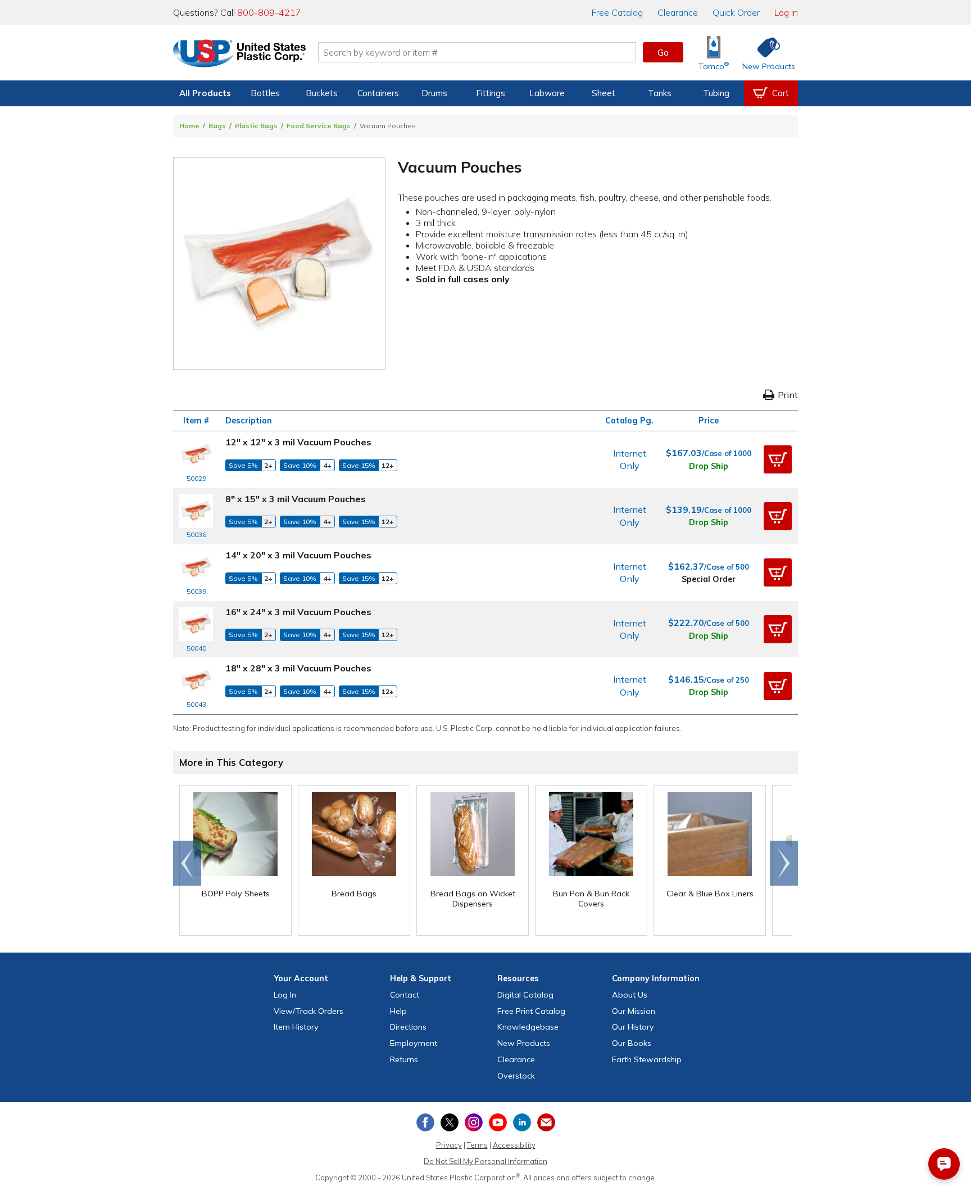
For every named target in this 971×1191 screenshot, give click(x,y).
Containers (378, 93)
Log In (786, 12)
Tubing (716, 93)
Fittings (490, 93)
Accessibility (514, 1144)
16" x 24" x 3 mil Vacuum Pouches (298, 611)
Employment (413, 1043)
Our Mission (633, 1011)
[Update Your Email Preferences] (546, 1122)
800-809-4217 (269, 12)
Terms (477, 1144)
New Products (523, 1043)
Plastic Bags (256, 125)
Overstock (516, 1076)
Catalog (617, 12)
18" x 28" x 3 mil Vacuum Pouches (298, 668)
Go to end (187, 863)
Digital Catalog (525, 995)
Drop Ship (708, 466)
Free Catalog (531, 1011)
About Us (629, 995)
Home (189, 125)
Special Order (709, 579)
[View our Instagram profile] (473, 1122)
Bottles (265, 93)
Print (788, 394)
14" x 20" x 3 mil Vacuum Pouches (298, 555)
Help (398, 1011)
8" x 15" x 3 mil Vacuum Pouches (295, 498)
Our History (633, 1027)
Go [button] (663, 52)
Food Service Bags (319, 125)
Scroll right (784, 863)
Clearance (677, 12)
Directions (408, 1027)
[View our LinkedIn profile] (522, 1122)
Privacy (449, 1144)
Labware (547, 93)
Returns (404, 1059)
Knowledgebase (528, 1027)
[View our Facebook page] (425, 1122)
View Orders (308, 1011)
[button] (778, 459)
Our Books (631, 1043)
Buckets (322, 93)
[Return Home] (239, 54)
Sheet (603, 93)
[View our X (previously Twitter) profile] (449, 1122)
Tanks (659, 93)
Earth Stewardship (647, 1059)
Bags (217, 125)
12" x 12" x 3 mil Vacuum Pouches (298, 442)
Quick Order (736, 12)
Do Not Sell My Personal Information (485, 1161)
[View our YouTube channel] (498, 1122)
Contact (404, 995)
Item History (296, 1027)
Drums (434, 93)
